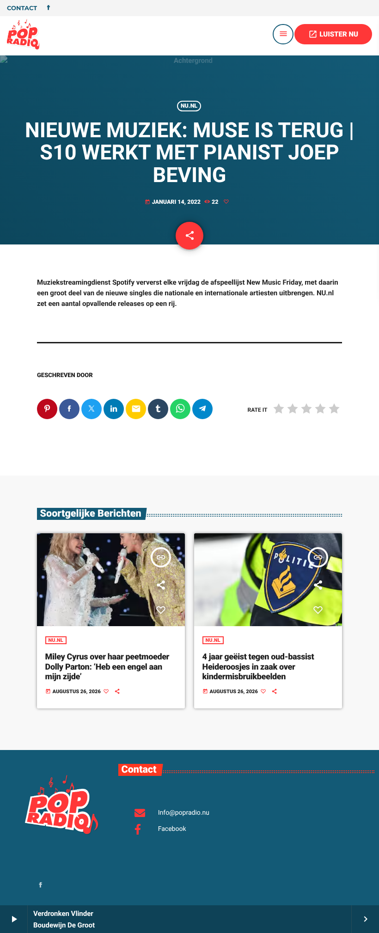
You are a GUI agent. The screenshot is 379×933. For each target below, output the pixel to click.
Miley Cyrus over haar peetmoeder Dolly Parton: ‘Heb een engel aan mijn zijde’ (107, 667)
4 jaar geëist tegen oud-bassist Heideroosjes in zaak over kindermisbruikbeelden (258, 667)
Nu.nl (189, 106)
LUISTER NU (333, 34)
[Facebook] (48, 8)
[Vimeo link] (23, 34)
